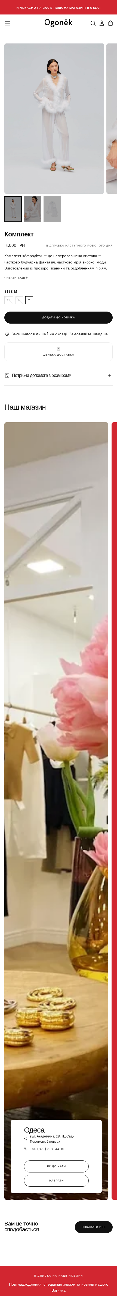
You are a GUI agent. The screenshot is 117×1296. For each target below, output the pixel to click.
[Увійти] (101, 23)
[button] (7, 23)
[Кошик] (110, 23)
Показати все (94, 1227)
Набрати (56, 1180)
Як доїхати (56, 1166)
